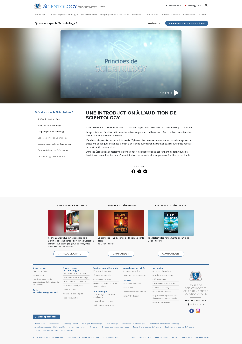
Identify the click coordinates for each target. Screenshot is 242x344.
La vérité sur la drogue (162, 287)
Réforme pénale (159, 279)
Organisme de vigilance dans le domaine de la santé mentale (166, 296)
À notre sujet (40, 14)
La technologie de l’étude (163, 275)
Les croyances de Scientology (75, 277)
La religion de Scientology (92, 324)
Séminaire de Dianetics (102, 271)
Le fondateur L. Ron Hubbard (75, 273)
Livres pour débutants (132, 283)
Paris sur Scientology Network (46, 291)
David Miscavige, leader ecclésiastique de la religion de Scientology (46, 282)
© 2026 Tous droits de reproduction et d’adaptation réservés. (77, 337)
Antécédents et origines (49, 119)
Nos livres (136, 14)
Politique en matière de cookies (165, 337)
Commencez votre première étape (187, 23)
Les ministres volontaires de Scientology (164, 324)
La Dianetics (54, 324)
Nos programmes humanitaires (114, 14)
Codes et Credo (69, 289)
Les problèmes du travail (103, 301)
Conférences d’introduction (134, 291)
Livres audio (128, 287)
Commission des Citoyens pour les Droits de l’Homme (53, 330)
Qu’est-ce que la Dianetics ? (74, 281)
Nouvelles (203, 14)
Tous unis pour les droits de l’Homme (147, 327)
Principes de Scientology (49, 125)
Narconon (94, 327)
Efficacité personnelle (102, 275)
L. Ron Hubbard (39, 324)
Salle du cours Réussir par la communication (105, 284)
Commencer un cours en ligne (133, 324)
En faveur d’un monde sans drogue (115, 327)
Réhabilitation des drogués (164, 283)
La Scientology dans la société (51, 156)
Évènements (189, 14)
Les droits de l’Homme (162, 291)
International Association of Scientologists (49, 327)
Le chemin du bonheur (162, 271)
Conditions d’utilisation (186, 337)
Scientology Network (70, 324)
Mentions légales (202, 337)
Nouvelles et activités (134, 268)
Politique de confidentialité (141, 337)
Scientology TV (193, 6)
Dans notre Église (40, 271)
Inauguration (38, 275)
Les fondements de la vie (103, 305)
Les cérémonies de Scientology (52, 138)
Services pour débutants (105, 268)
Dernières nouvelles (131, 271)
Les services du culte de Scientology (54, 144)
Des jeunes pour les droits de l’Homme (179, 327)
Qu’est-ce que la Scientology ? (64, 14)
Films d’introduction (131, 296)
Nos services (152, 14)
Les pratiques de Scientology (51, 131)
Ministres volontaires (161, 302)
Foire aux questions (171, 14)
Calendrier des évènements (134, 275)
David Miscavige (112, 324)
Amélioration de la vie (102, 279)
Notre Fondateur (89, 14)
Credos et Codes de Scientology (53, 150)
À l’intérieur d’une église (73, 293)
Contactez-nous (174, 6)
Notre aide (158, 268)
